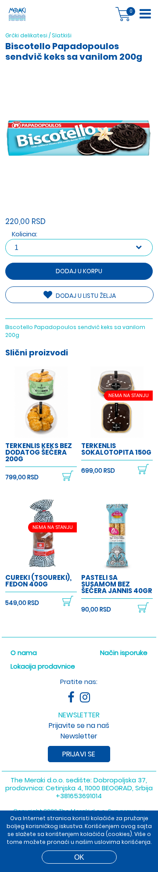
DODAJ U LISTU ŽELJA (85, 295)
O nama (24, 652)
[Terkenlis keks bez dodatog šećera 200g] (41, 436)
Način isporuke (123, 652)
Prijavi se (78, 754)
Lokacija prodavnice (43, 666)
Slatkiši (62, 35)
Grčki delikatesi (26, 35)
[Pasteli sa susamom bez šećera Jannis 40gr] (117, 568)
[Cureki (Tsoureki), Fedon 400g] (41, 568)
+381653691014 (79, 795)
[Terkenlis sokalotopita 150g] (117, 436)
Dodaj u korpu (79, 271)
